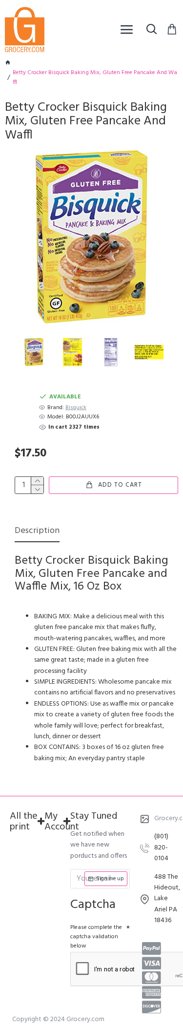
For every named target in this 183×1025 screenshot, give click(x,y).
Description (37, 532)
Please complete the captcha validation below (96, 937)
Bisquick (75, 408)
